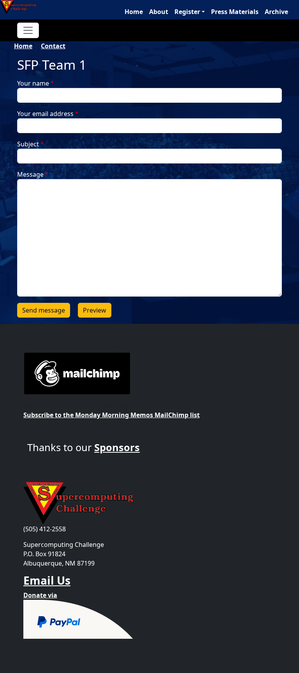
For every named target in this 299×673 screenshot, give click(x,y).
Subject (28, 144)
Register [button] (187, 11)
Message (30, 174)
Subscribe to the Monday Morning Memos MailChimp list (111, 415)
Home (134, 11)
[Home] (21, 7)
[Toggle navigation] (28, 30)
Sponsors (117, 447)
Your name (33, 83)
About (158, 11)
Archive (276, 11)
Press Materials (235, 11)
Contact (53, 46)
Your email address (45, 113)
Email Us (46, 580)
